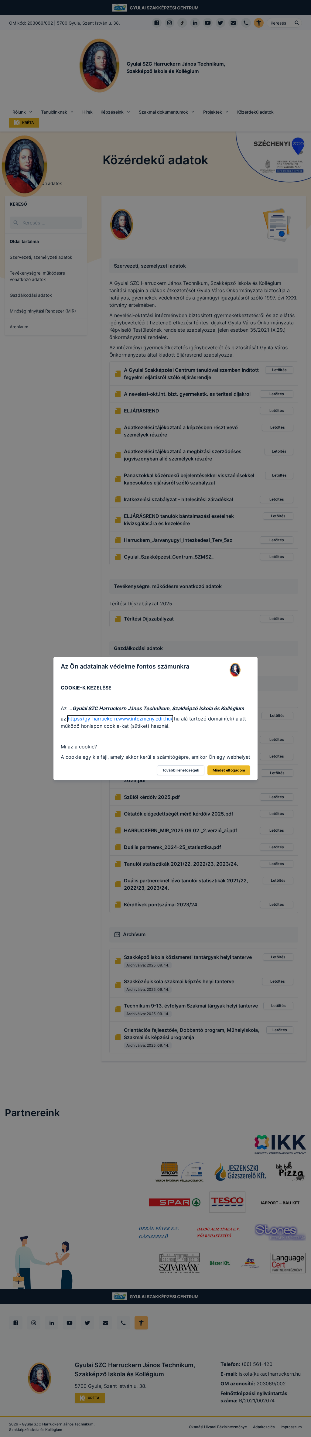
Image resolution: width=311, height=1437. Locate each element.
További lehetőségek (180, 770)
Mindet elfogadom (229, 770)
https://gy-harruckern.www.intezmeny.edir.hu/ (120, 719)
